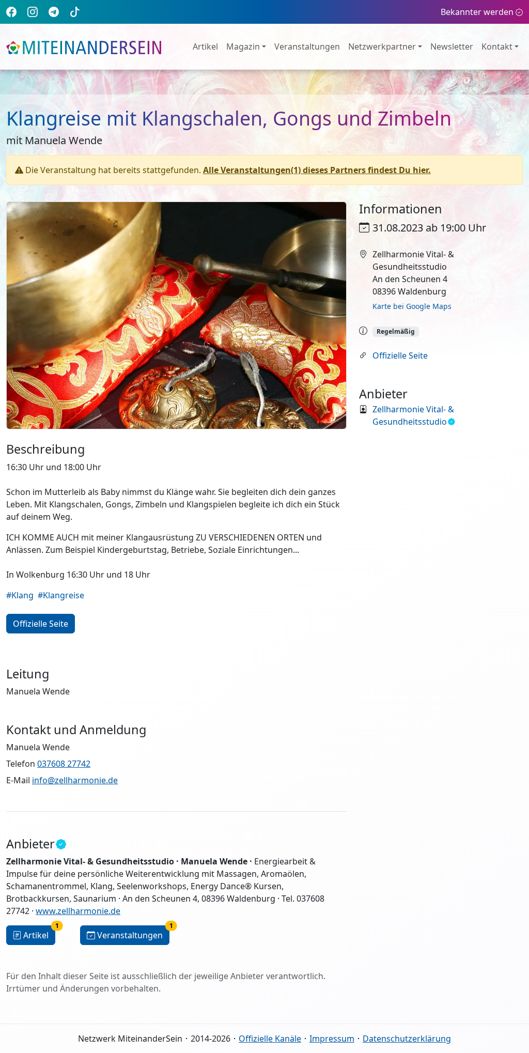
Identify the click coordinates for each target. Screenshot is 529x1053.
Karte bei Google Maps (412, 306)
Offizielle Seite (400, 355)
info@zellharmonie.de (75, 780)
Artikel (205, 46)
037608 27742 (63, 763)
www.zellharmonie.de (78, 911)
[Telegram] (54, 12)
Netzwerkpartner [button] (382, 46)
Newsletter (451, 46)
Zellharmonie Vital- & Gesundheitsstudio (413, 415)
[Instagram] (32, 12)
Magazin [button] (243, 46)
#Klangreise (61, 595)
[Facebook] (11, 12)
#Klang (20, 595)
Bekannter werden (477, 12)
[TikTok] (75, 12)
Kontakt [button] (496, 46)
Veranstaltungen (307, 46)
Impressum (331, 1038)
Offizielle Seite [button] (40, 623)
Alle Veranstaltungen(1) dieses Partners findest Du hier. (317, 170)
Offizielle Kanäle (270, 1038)
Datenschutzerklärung (407, 1038)
